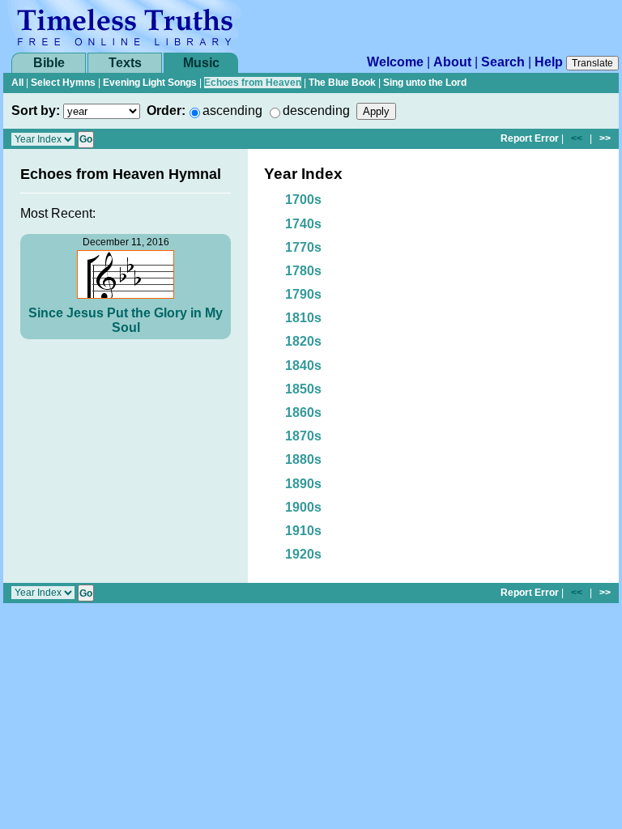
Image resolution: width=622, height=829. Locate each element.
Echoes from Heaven (252, 82)
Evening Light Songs (150, 82)
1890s (303, 484)
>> (605, 138)
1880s (303, 459)
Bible (49, 63)
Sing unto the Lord (424, 82)
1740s (303, 224)
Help (549, 62)
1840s (303, 365)
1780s (303, 271)
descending (316, 110)
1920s (303, 554)
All (17, 82)
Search (503, 62)
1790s (303, 294)
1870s (303, 436)
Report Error (530, 138)
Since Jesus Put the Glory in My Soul (125, 320)
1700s (303, 199)
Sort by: (35, 110)
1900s (303, 507)
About (452, 62)
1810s (303, 318)
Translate (592, 63)
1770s (303, 247)
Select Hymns (63, 82)
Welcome (395, 62)
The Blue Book (342, 82)
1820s (303, 341)
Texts (125, 63)
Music (201, 63)
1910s (303, 531)
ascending (232, 110)
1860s (303, 412)
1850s (303, 389)
